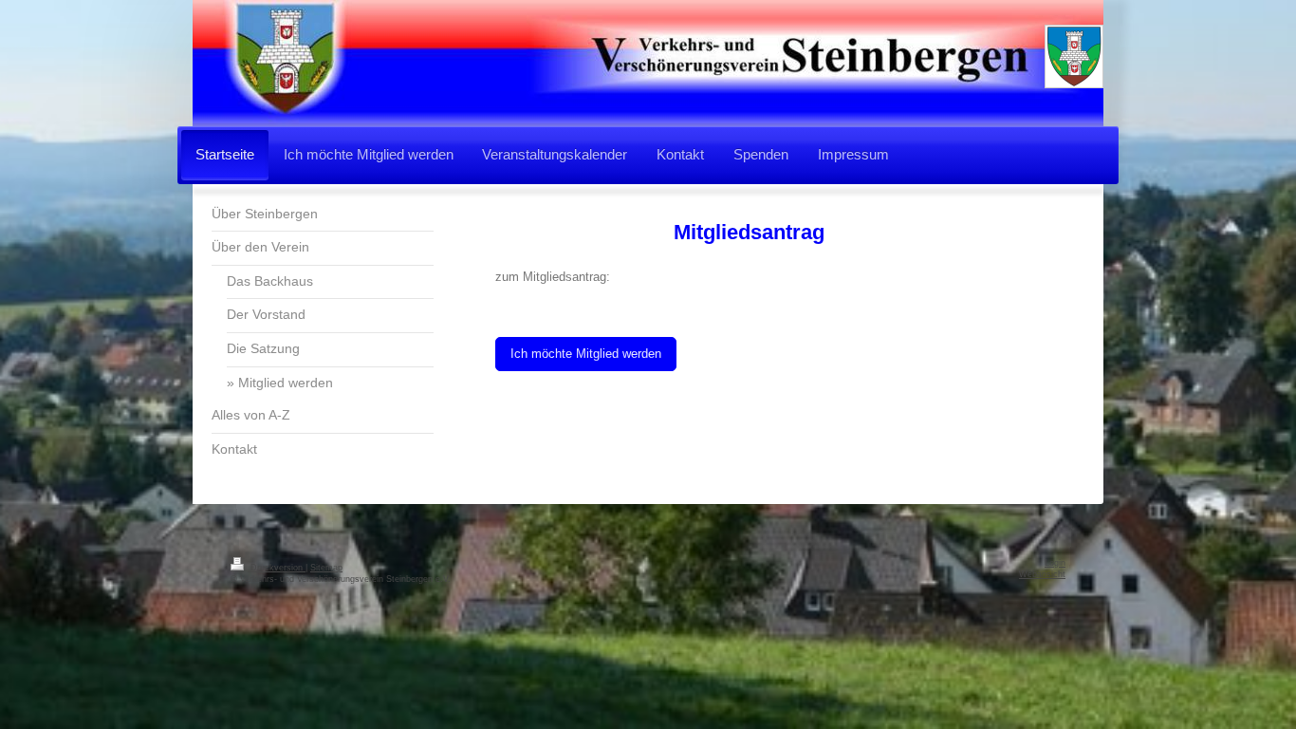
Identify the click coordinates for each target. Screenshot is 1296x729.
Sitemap (326, 567)
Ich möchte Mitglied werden (585, 353)
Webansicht (1042, 574)
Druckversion (276, 567)
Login (1055, 563)
